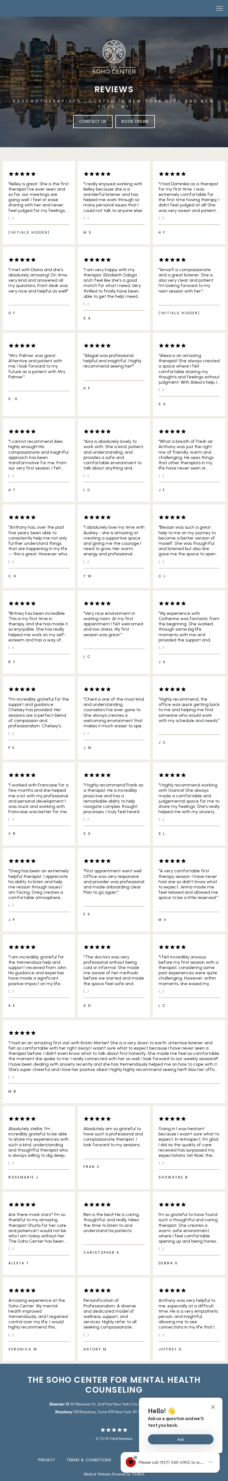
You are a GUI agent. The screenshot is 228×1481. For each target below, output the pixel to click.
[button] (219, 8)
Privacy (46, 1460)
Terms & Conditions (88, 1460)
